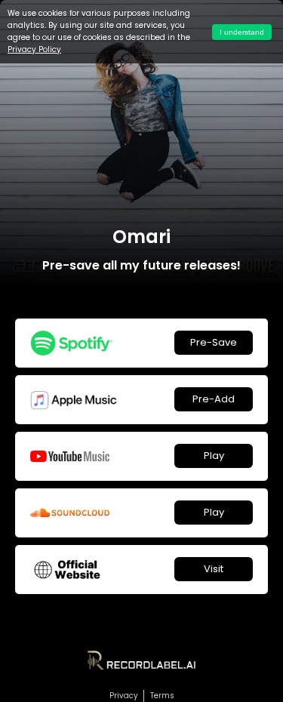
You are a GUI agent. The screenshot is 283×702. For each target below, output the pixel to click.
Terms (162, 695)
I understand (242, 32)
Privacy (123, 695)
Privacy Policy (34, 49)
